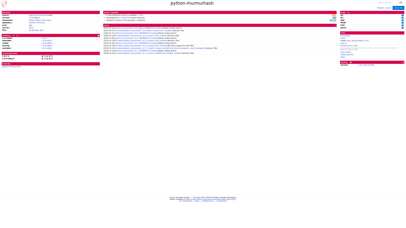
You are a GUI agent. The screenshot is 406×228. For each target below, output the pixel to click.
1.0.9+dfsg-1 (47, 41)
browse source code (349, 46)
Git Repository (208, 201)
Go (401, 2)
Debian (173, 197)
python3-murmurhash (11, 67)
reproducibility (357, 41)
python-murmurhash (37, 15)
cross (366, 41)
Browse (35, 30)
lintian (343, 38)
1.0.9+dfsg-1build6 (366, 65)
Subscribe (398, 8)
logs (348, 41)
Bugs (197, 201)
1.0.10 (140, 15)
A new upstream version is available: (221, 15)
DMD (49, 20)
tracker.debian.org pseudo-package (205, 199)
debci (343, 57)
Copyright (197, 197)
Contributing (221, 201)
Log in (388, 8)
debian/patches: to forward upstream (221, 18)
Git (30, 30)
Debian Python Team (37, 20)
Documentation (185, 201)
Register (380, 8)
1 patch (123, 18)
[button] (104, 15)
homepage (345, 36)
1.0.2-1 (44, 38)
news (106, 25)
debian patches (347, 55)
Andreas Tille (34, 23)
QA (41, 30)
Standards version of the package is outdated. (221, 20)
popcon (344, 43)
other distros (346, 52)
